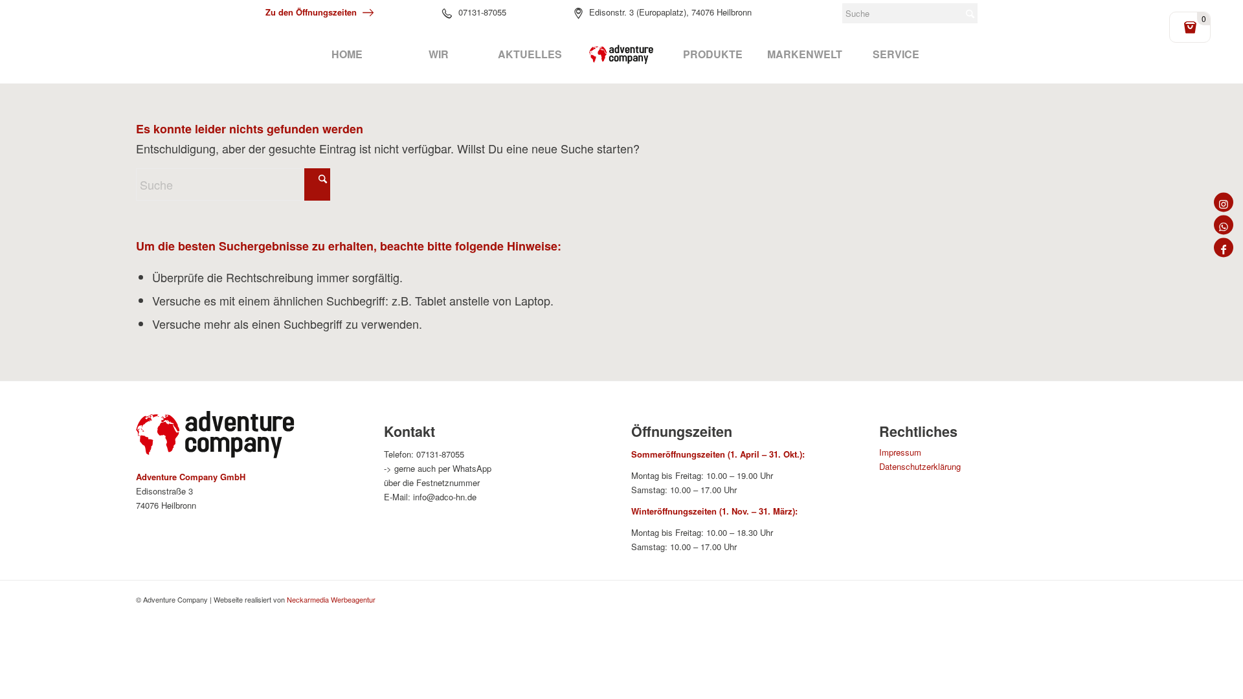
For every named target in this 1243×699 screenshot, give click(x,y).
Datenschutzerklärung (920, 466)
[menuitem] (346, 54)
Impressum (900, 452)
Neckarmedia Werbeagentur (331, 599)
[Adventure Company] (621, 54)
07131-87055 (482, 12)
